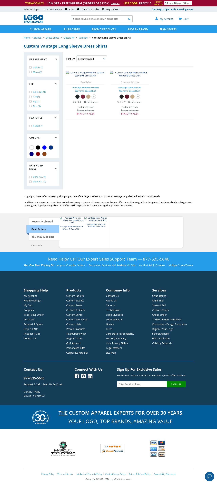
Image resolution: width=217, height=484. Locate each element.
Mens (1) (37, 72)
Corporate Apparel (77, 352)
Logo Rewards (114, 319)
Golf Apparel (73, 343)
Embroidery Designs (169, 324)
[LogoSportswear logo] (33, 22)
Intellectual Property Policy (89, 474)
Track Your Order (90, 9)
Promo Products (104, 29)
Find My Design (32, 300)
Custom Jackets (75, 295)
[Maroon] (38, 154)
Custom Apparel (41, 29)
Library (110, 324)
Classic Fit (68, 37)
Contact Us (30, 338)
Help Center (112, 9)
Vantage (83, 37)
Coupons (29, 310)
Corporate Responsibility (120, 333)
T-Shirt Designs (167, 319)
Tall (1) (36, 96)
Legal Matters (114, 348)
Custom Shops (160, 310)
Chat (71, 9)
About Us (111, 300)
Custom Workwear (76, 319)
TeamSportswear (76, 333)
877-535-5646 (54, 9)
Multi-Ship (158, 300)
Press (109, 329)
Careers (110, 305)
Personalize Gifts (75, 348)
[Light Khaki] (88, 96)
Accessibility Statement (165, 474)
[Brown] (44, 154)
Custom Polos (74, 305)
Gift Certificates (161, 338)
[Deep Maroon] (83, 96)
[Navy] (31, 154)
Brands (37, 37)
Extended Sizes (36, 167)
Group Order (159, 314)
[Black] (38, 147)
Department (38, 59)
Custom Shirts (74, 314)
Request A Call (32, 333)
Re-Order (29, 319)
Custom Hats (73, 324)
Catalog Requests (162, 343)
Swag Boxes (159, 295)
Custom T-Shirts (75, 310)
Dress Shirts (52, 37)
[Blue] (44, 147)
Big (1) (36, 101)
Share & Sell (159, 305)
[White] (31, 147)
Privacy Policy (47, 474)
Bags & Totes (74, 338)
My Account (30, 295)
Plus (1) (37, 106)
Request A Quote (33, 324)
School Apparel (160, 333)
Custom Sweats (75, 300)
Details (115, 3)
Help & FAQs (31, 329)
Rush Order (72, 29)
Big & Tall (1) (39, 91)
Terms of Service (65, 474)
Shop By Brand (137, 29)
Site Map (111, 352)
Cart (184, 18)
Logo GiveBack (114, 314)
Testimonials (113, 310)
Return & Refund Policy (140, 474)
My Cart (28, 305)
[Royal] (51, 147)
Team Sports (168, 29)
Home (27, 37)
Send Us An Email (52, 384)
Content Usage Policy (115, 474)
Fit (31, 83)
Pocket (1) (38, 125)
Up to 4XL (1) (39, 176)
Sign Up (176, 384)
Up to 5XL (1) (39, 181)
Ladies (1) (38, 67)
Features (36, 117)
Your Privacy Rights (117, 343)
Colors (34, 137)
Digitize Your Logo (162, 329)
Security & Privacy (116, 338)
